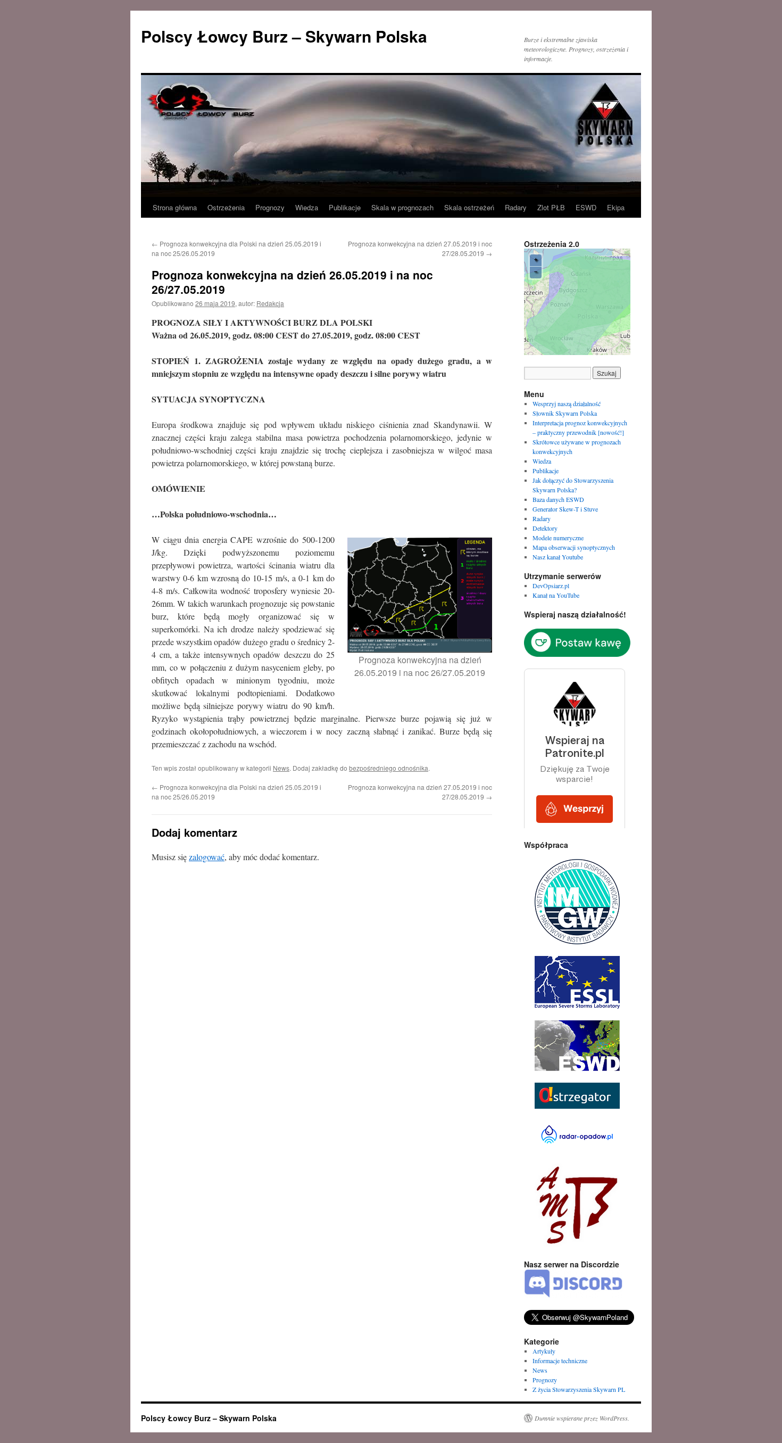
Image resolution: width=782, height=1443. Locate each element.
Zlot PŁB (551, 207)
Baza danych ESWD (558, 499)
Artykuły (544, 1351)
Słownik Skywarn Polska (565, 413)
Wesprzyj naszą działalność (567, 403)
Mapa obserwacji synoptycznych (574, 547)
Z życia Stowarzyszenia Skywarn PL (579, 1389)
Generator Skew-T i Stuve (565, 509)
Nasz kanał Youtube (558, 557)
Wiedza (306, 207)
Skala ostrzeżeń (469, 207)
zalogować (206, 856)
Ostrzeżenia (226, 207)
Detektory (545, 528)
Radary (516, 207)
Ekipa (616, 207)
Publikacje (345, 207)
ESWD (586, 207)
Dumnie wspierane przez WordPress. (582, 1418)
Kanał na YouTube (556, 595)
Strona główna (175, 207)
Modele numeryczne (558, 537)
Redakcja (270, 303)
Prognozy (270, 207)
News (281, 767)
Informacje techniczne (560, 1360)
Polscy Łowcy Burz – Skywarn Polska (284, 35)
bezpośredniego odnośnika (388, 767)
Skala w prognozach (402, 207)
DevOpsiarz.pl (551, 585)
